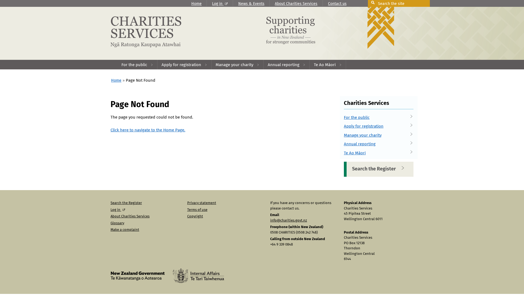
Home (196, 4)
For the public (357, 118)
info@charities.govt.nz (288, 220)
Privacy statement (201, 203)
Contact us (337, 4)
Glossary (117, 223)
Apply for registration (363, 126)
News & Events (251, 4)
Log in (218, 4)
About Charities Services (296, 4)
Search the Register (374, 169)
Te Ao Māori (355, 153)
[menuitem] (137, 64)
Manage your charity (363, 135)
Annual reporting (360, 144)
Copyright (195, 216)
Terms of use (197, 210)
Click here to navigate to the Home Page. (148, 130)
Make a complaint (125, 230)
